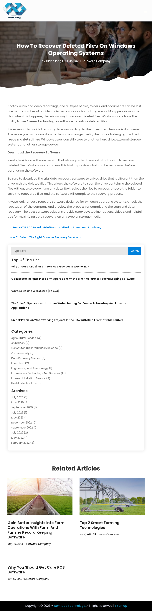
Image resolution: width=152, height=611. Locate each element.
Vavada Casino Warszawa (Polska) (35, 291)
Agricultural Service (23, 338)
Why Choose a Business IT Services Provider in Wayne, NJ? (50, 266)
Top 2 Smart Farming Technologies (100, 525)
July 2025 (17, 412)
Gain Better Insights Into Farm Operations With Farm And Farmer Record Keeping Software (73, 279)
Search (134, 251)
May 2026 (17, 402)
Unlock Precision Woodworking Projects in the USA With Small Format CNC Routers (67, 320)
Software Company (96, 61)
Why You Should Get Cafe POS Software (36, 570)
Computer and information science (34, 348)
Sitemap (121, 606)
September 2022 (22, 427)
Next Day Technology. (70, 606)
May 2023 (17, 417)
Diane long (53, 61)
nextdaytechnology (24, 383)
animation (18, 343)
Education (17, 363)
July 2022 (17, 432)
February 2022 (20, 443)
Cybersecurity (20, 353)
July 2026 (17, 397)
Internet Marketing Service (28, 378)
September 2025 (22, 407)
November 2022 (21, 422)
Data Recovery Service (26, 358)
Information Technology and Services (35, 373)
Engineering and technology (29, 368)
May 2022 (17, 438)
